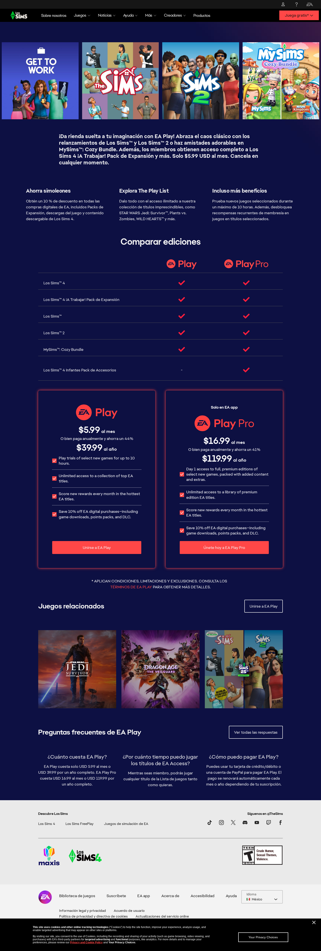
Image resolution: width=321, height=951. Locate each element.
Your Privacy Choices (263, 937)
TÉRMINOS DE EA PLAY (131, 586)
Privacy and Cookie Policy (86, 942)
